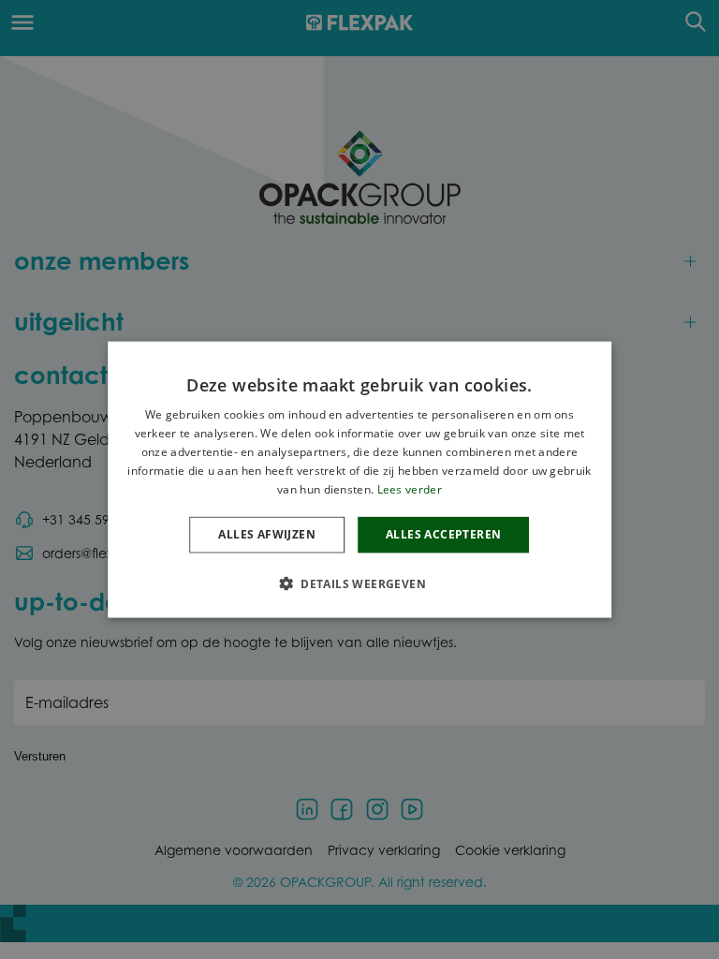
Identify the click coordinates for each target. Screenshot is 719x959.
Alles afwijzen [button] (266, 534)
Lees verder (409, 488)
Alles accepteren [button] (443, 534)
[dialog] (359, 480)
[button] (359, 582)
